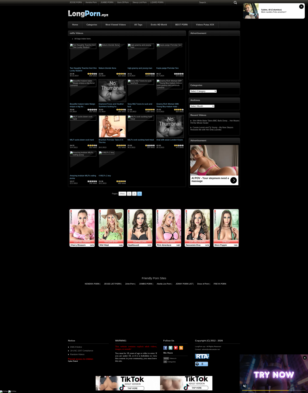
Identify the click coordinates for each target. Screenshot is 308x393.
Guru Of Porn (123, 2)
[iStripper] (154, 249)
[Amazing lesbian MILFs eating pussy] (83, 155)
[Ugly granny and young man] (141, 47)
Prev (122, 194)
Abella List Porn (164, 284)
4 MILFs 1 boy (105, 176)
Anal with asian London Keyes (169, 140)
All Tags (138, 24)
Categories (91, 24)
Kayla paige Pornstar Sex (167, 68)
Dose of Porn (203, 284)
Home (75, 24)
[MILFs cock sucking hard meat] (141, 119)
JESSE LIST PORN (112, 284)
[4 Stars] (94, 74)
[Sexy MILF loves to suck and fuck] (141, 83)
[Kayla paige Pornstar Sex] (169, 45)
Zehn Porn (130, 284)
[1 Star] (88, 74)
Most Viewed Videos (116, 24)
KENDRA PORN (92, 284)
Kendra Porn (91, 2)
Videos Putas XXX (205, 24)
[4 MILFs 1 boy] (106, 152)
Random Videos (77, 354)
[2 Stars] (90, 74)
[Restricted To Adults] (202, 358)
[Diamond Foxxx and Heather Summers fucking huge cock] (112, 102)
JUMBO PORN (107, 2)
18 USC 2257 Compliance (81, 351)
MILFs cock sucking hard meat (141, 140)
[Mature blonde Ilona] (109, 45)
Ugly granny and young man (140, 68)
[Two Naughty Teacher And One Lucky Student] (83, 47)
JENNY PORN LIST (184, 284)
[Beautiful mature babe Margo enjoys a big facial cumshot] (83, 85)
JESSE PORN (76, 2)
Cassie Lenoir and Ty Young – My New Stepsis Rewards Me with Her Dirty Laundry (211, 128)
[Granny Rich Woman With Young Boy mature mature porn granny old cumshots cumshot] (169, 87)
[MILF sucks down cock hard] (83, 119)
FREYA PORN (220, 284)
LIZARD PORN (156, 2)
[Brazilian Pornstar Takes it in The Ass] (112, 138)
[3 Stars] (92, 74)
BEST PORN (181, 24)
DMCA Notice (76, 347)
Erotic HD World (159, 24)
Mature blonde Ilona (107, 68)
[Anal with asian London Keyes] (170, 138)
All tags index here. (82, 39)
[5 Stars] (96, 74)
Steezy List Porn (140, 2)
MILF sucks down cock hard (82, 140)
